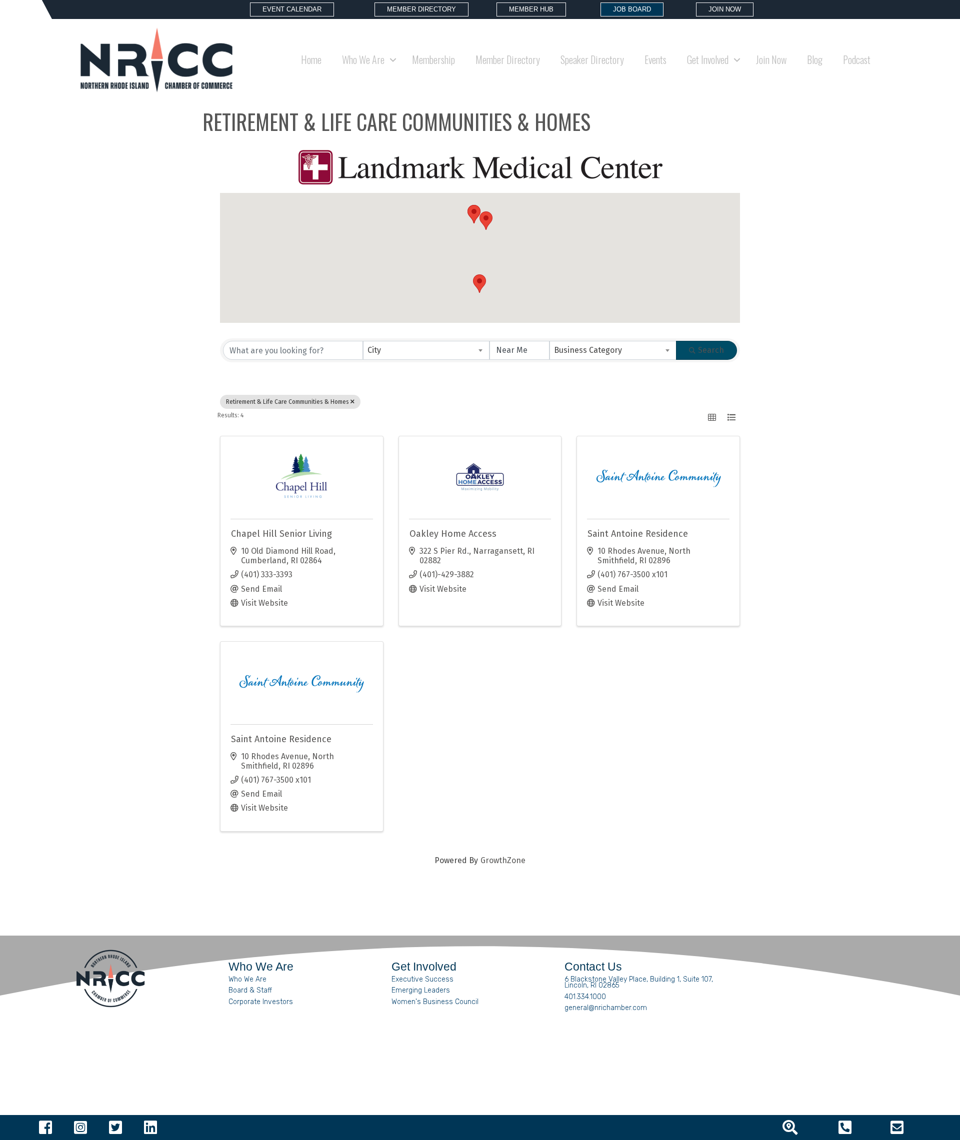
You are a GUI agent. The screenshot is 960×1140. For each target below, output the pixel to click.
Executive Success (423, 979)
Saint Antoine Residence (638, 533)
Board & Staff (250, 990)
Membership (433, 59)
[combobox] (426, 350)
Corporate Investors (260, 1002)
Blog (814, 59)
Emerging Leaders (421, 990)
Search (711, 350)
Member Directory (508, 59)
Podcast (856, 59)
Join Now (771, 59)
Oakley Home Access (453, 533)
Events (655, 59)
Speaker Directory (592, 59)
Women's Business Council (435, 1002)
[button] (486, 220)
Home (311, 59)
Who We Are (247, 979)
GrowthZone (503, 860)
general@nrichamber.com (605, 1008)
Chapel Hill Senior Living (281, 533)
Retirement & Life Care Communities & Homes (287, 401)
